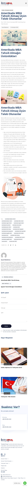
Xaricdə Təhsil (4, 458)
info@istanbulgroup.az (7, 476)
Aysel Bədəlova (5, 27)
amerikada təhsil (5, 235)
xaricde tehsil (4, 241)
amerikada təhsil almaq (14, 235)
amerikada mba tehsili (6, 225)
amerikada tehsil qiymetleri (20, 231)
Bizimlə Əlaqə (4, 470)
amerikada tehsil (16, 227)
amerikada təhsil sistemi (20, 237)
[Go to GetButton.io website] (25, 485)
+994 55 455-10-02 (6, 419)
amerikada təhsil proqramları (7, 237)
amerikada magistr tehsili (7, 223)
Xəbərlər (8, 22)
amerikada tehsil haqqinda (18, 229)
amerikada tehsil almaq (6, 229)
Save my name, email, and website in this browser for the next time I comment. (15, 331)
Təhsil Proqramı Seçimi (7, 10)
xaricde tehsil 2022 (13, 241)
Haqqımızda (3, 465)
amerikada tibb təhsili (18, 239)
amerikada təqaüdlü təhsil (7, 239)
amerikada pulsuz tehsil (6, 227)
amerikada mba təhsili (17, 225)
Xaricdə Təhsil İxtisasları (6, 461)
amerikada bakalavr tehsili (10, 218)
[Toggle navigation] (22, 3)
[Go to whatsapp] (25, 483)
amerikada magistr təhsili (19, 223)
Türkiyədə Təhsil (7, 364)
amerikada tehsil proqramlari (7, 231)
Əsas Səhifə (3, 22)
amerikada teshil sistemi (19, 233)
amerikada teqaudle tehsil (7, 233)
